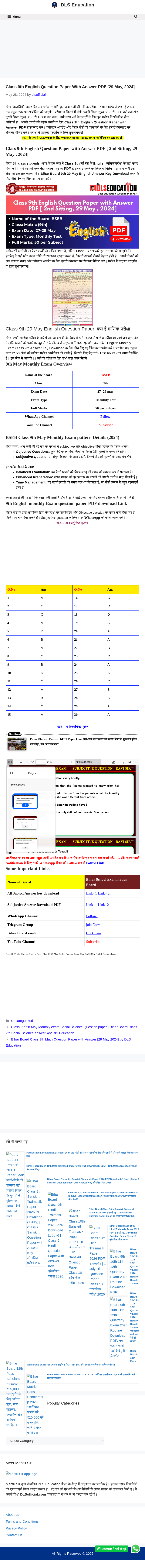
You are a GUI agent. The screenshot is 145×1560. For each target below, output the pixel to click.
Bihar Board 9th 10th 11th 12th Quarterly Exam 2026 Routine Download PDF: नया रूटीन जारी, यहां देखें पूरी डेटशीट (134, 1317)
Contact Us (14, 1535)
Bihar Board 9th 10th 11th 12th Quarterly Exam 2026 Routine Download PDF (134, 1266)
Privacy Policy (16, 1528)
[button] (135, 17)
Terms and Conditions (22, 1521)
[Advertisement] (72, 50)
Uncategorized (22, 1021)
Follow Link (95, 863)
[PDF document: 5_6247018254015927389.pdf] (72, 806)
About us (12, 1515)
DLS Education (77, 4)
